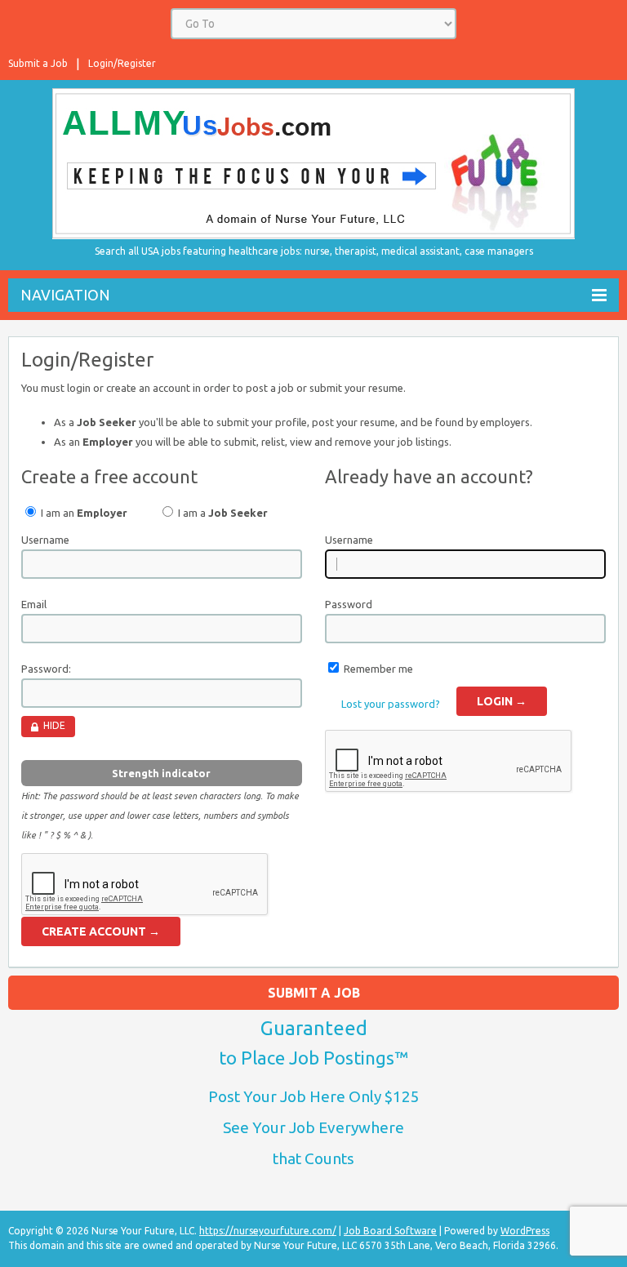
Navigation (65, 295)
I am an (82, 512)
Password (348, 604)
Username (45, 539)
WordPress (524, 1230)
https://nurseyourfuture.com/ (267, 1230)
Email (34, 604)
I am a (222, 512)
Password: (46, 668)
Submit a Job (38, 63)
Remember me (378, 668)
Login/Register (122, 63)
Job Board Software (390, 1230)
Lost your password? (390, 703)
